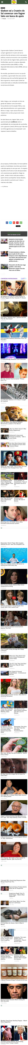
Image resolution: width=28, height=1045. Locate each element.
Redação (4, 18)
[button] (26, 2)
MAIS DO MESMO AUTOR (14, 234)
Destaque (3, 242)
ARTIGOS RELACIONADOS (14, 233)
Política (3, 8)
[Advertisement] (14, 43)
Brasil (2, 268)
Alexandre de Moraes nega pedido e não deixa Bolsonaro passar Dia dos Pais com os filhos (17, 267)
